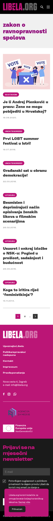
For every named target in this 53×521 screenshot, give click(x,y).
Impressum (10, 367)
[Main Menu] (48, 7)
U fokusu (10, 195)
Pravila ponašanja (14, 372)
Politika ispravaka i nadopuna (14, 353)
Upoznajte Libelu (13, 346)
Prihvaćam (17, 509)
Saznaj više (24, 502)
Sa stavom (11, 95)
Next (35, 316)
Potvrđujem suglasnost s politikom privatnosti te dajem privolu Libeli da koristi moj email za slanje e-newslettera (29, 485)
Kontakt (8, 361)
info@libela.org (19, 384)
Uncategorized (13, 131)
